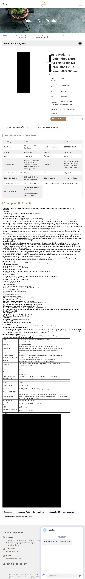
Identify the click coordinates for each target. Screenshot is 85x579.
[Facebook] (12, 564)
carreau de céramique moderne (61, 512)
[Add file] (43, 575)
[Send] (79, 575)
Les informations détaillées (17, 127)
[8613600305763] (21, 564)
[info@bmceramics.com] (25, 564)
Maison (7, 36)
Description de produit (48, 127)
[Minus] (80, 530)
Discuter (74, 119)
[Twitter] (8, 564)
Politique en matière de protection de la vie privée (22, 574)
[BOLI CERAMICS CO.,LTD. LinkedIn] (16, 564)
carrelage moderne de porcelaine (30, 512)
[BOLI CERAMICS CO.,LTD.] (43, 4)
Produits (14, 36)
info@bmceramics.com (13, 559)
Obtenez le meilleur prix (60, 119)
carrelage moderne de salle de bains (18, 517)
